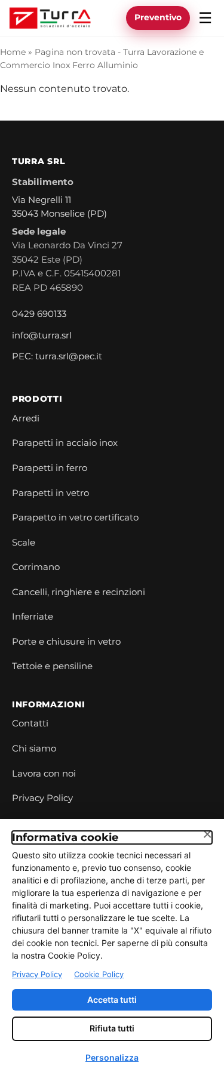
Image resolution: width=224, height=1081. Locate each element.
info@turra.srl (42, 335)
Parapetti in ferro (49, 468)
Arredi (25, 418)
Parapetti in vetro (50, 493)
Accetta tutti (112, 999)
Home (13, 52)
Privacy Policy (42, 798)
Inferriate (32, 616)
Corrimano (36, 567)
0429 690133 (39, 314)
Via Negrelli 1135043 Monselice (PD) (59, 207)
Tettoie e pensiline (52, 666)
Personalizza (112, 1057)
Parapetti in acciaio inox (65, 443)
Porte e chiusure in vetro (66, 641)
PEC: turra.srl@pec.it (57, 356)
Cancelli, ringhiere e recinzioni (78, 592)
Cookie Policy (99, 974)
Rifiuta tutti (112, 1028)
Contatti (30, 723)
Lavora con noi (44, 773)
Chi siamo (34, 748)
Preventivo (158, 17)
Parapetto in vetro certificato (75, 517)
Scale (23, 542)
